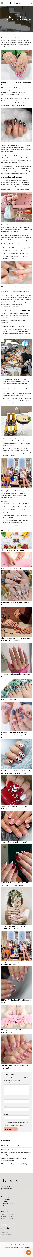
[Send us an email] (9, 1224)
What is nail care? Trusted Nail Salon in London (17, 507)
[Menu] (2, 3)
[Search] (31, 3)
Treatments (6, 1199)
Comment (7, 1083)
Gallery (5, 1201)
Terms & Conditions (6, 1234)
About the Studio (8, 1203)
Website (6, 1114)
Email (5, 1106)
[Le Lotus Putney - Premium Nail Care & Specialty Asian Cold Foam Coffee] (16, 3)
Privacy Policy (4, 1232)
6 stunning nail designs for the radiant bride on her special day (16, 1154)
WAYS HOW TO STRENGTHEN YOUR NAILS (17, 503)
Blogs (16, 14)
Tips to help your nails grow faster (11, 1146)
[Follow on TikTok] (6, 1224)
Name (6, 1098)
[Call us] (12, 1224)
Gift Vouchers (7, 1206)
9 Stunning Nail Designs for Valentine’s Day (14, 1164)
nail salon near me (10, 171)
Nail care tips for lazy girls (9, 1149)
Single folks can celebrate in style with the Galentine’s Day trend (13, 1159)
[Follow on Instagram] (2, 1224)
